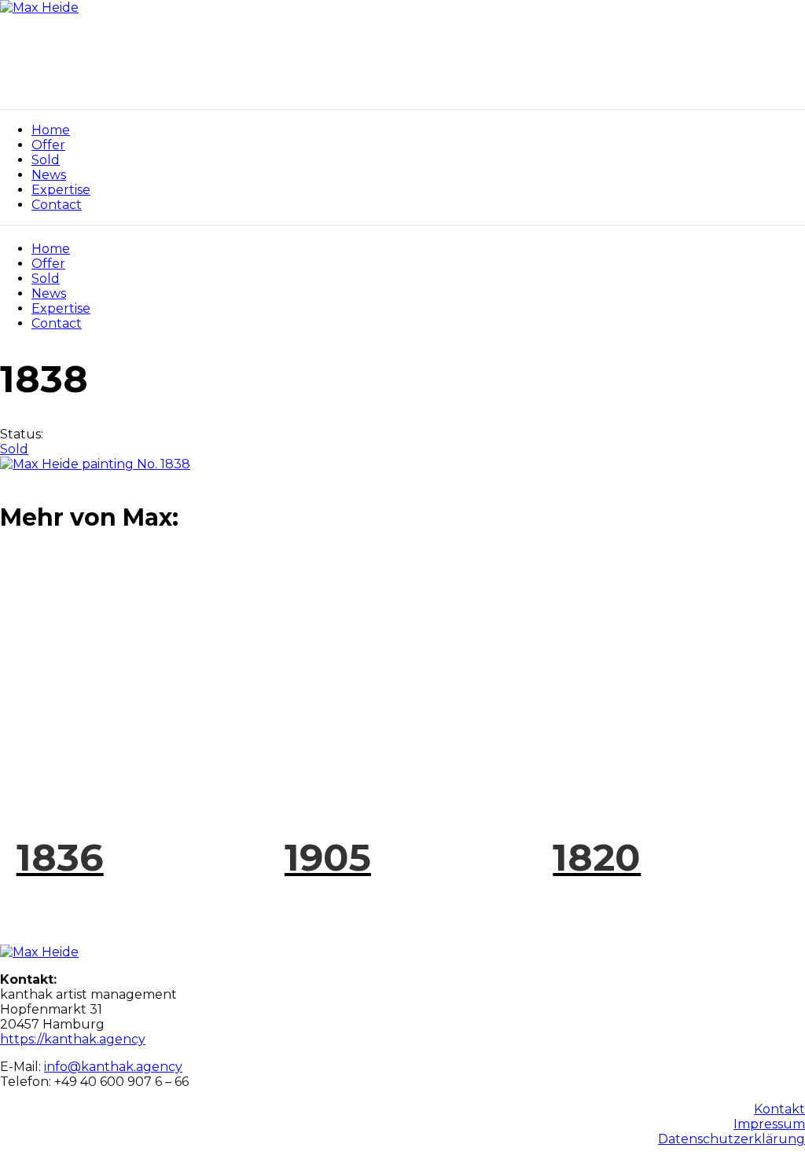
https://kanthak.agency (72, 1039)
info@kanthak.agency (113, 1066)
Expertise (60, 308)
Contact (56, 323)
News (48, 293)
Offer (48, 263)
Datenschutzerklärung (731, 1138)
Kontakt (779, 1109)
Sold (45, 278)
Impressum (769, 1124)
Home (50, 248)
